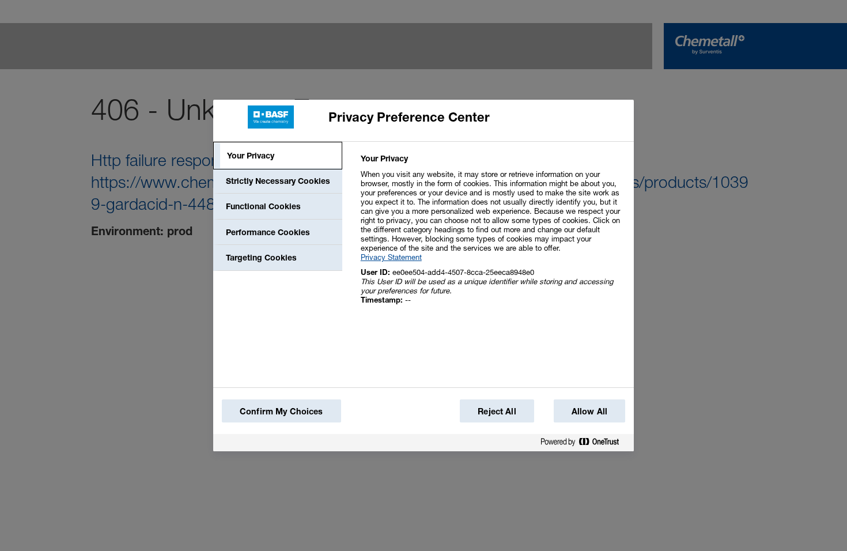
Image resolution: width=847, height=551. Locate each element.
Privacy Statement (391, 257)
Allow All (589, 411)
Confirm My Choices (281, 411)
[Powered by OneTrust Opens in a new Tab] (584, 444)
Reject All (497, 411)
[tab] (277, 155)
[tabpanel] (492, 235)
